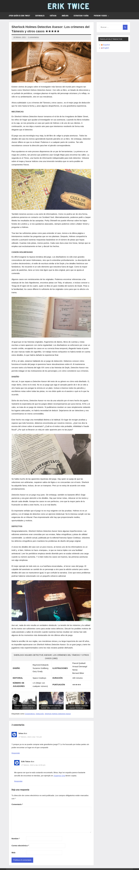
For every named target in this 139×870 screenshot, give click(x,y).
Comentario (17, 804)
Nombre (16, 839)
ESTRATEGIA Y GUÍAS (81, 15)
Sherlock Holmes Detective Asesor (58, 714)
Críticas (53, 15)
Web (13, 853)
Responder (16, 753)
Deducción (40, 714)
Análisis (65, 15)
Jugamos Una (59, 776)
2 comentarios (33, 37)
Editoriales (39, 15)
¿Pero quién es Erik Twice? (19, 15)
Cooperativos (30, 714)
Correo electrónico (20, 846)
